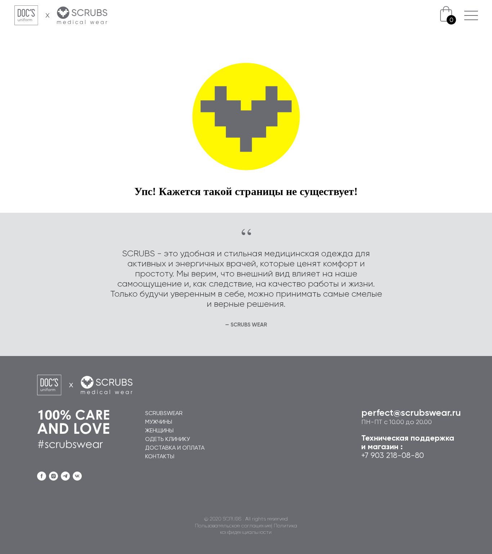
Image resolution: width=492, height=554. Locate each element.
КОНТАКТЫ (159, 457)
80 (419, 456)
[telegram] (65, 476)
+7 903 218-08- (388, 456)
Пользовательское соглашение (233, 525)
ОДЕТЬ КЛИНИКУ (167, 439)
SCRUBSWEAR (164, 413)
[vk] (77, 476)
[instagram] (53, 476)
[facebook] (41, 476)
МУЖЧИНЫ (158, 422)
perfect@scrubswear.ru (411, 413)
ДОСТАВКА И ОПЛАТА (175, 448)
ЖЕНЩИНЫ (159, 431)
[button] (471, 11)
